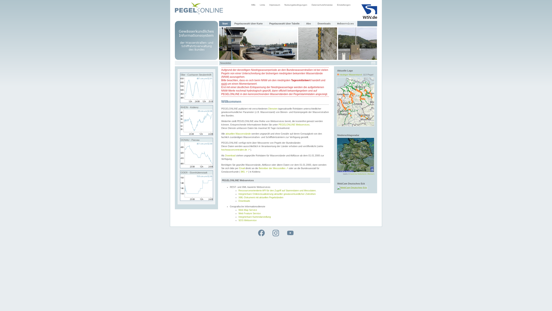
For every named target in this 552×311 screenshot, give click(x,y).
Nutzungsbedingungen (295, 5)
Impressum (274, 5)
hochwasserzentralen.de (235, 149)
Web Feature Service (249, 213)
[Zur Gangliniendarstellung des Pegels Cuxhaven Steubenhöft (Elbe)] (196, 102)
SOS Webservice (247, 220)
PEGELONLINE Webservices (294, 124)
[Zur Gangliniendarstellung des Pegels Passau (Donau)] (196, 167)
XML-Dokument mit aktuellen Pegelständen (260, 197)
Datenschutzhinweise (322, 5)
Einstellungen (344, 5)
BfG (244, 171)
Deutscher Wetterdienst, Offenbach (362, 174)
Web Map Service (247, 210)
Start (225, 23)
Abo (308, 23)
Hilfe (253, 5)
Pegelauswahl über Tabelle (284, 23)
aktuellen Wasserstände (238, 133)
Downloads (324, 23)
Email (242, 168)
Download (230, 155)
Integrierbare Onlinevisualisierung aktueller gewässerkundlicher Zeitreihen (277, 194)
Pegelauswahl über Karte (248, 23)
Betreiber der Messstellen (273, 168)
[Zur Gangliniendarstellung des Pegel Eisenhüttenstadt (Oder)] (196, 199)
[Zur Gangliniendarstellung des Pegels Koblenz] (196, 134)
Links (262, 5)
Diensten (273, 108)
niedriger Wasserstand (351, 74)
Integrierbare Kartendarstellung (254, 217)
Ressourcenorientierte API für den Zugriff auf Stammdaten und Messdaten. (277, 190)
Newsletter (225, 63)
